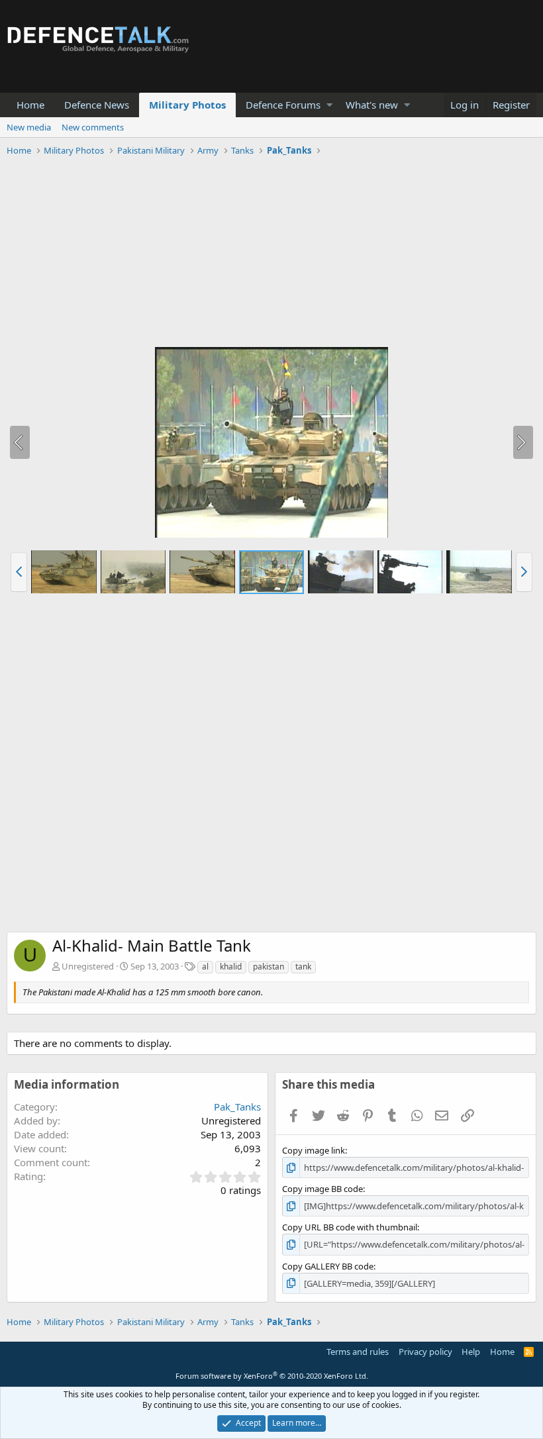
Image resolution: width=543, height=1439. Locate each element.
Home (30, 104)
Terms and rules (357, 1352)
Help (471, 1352)
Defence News (96, 104)
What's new (372, 104)
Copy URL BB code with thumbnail (349, 1227)
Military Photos (187, 104)
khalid (231, 966)
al (205, 966)
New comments (93, 127)
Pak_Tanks (237, 1106)
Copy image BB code (322, 1189)
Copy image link (313, 1150)
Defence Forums (283, 104)
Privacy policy (425, 1352)
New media (29, 127)
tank (303, 966)
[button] (329, 105)
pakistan (268, 966)
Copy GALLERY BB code (327, 1266)
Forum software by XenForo (271, 1376)
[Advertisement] (271, 253)
